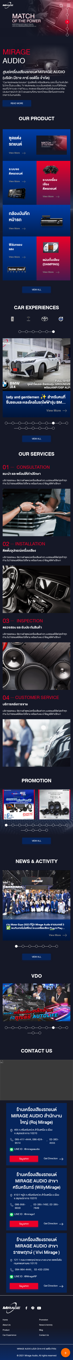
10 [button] (66, 423)
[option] (12, 319)
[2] (67, 13)
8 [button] (53, 423)
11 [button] (19, 428)
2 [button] (26, 331)
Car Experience (9, 1335)
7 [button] (46, 423)
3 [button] (33, 331)
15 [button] (46, 428)
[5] (67, 33)
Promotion (43, 1319)
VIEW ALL (36, 289)
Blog (41, 1330)
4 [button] (40, 331)
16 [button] (53, 428)
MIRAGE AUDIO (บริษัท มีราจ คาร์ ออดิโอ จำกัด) (36, 1348)
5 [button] (46, 331)
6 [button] (53, 331)
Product (6, 1330)
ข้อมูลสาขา (24, 1159)
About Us (6, 1324)
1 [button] (19, 331)
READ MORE (17, 103)
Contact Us (44, 1335)
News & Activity (45, 1324)
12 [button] (26, 428)
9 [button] (60, 423)
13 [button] (33, 428)
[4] (67, 27)
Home (5, 1319)
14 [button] (39, 428)
